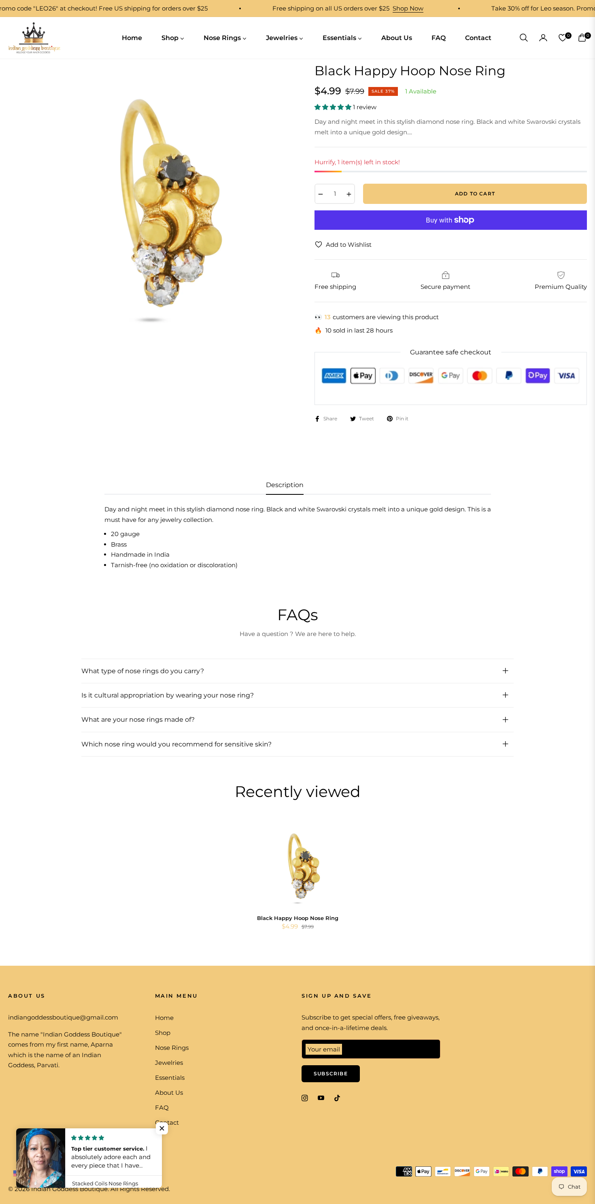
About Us (169, 1092)
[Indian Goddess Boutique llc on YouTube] (321, 1097)
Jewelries (169, 1062)
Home (164, 1018)
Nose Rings (172, 1047)
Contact (167, 1122)
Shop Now (385, 8)
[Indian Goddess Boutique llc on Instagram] (305, 1097)
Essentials (170, 1077)
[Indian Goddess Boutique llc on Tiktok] (339, 1097)
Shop (162, 1033)
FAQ (162, 1107)
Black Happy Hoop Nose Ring (297, 918)
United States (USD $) (56, 1172)
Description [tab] (285, 485)
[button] (523, 38)
